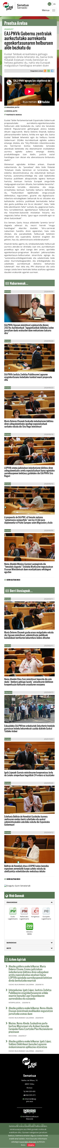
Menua (45, 10)
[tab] (29, 902)
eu (49, 4)
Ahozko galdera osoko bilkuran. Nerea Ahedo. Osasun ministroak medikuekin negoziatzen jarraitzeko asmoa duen (31, 1011)
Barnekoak (11, 943)
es (54, 4)
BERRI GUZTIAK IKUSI (13, 579)
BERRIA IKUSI (13, 317)
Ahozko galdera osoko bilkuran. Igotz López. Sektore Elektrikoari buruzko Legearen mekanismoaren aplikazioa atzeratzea (30, 1044)
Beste (9, 948)
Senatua (29, 1075)
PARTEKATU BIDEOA (14, 115)
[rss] (45, 71)
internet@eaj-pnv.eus (30, 1100)
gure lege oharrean (28, 1141)
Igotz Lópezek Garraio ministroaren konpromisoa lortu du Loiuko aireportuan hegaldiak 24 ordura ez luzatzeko (29, 774)
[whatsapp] (48, 71)
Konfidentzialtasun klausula (30, 1117)
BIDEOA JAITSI (11, 111)
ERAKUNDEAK (12, 902)
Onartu (31, 1145)
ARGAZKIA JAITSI (12, 107)
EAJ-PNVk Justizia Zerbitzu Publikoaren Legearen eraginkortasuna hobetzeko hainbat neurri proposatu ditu (28, 377)
